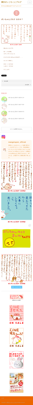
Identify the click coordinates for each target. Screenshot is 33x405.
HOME (2, 398)
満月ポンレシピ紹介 (16, 300)
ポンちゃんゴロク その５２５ (16, 118)
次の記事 (27, 84)
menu (30, 2)
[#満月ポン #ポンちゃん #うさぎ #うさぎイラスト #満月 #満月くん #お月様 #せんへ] (16, 177)
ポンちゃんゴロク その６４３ (16, 111)
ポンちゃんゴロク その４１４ (16, 97)
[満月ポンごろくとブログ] (11, 2)
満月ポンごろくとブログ (12, 402)
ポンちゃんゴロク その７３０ (16, 104)
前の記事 (6, 81)
